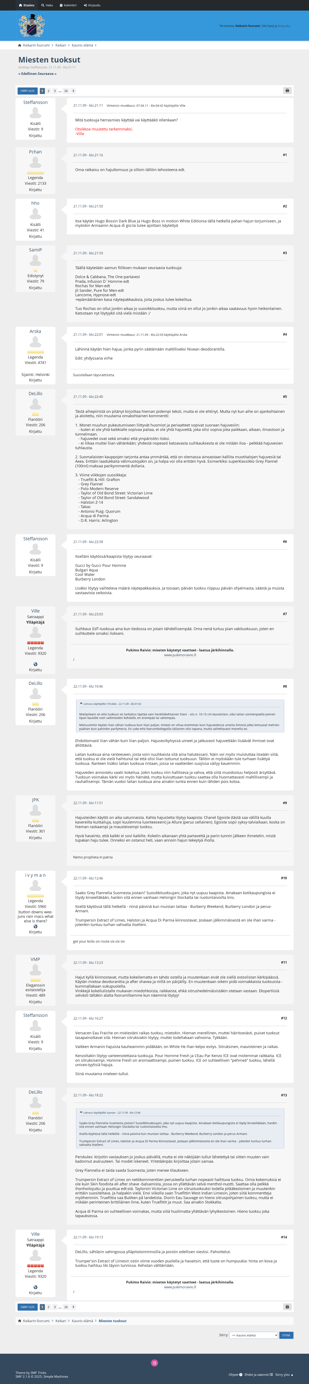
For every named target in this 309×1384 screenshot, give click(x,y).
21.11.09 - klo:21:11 (88, 105)
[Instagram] (154, 1363)
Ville (35, 611)
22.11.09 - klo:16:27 (88, 1018)
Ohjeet (234, 1374)
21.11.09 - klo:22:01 (88, 334)
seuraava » (47, 74)
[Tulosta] (287, 90)
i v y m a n (35, 875)
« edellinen (27, 74)
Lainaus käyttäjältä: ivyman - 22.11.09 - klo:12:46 (111, 1112)
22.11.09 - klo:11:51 (88, 803)
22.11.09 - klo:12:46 (88, 878)
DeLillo (35, 393)
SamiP (35, 250)
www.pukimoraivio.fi (180, 655)
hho (35, 203)
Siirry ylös (27, 1307)
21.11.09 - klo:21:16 (88, 155)
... (60, 91)
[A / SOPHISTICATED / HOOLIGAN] (35, 926)
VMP (35, 959)
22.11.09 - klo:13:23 (88, 962)
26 (66, 91)
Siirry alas (27, 90)
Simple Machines (56, 1376)
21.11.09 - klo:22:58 (88, 541)
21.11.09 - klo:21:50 (88, 206)
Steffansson (35, 102)
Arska (35, 331)
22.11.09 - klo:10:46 (88, 686)
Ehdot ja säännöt (257, 1374)
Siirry (223, 1335)
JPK (35, 800)
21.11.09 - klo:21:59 (88, 253)
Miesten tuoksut (49, 59)
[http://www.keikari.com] (35, 664)
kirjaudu (284, 26)
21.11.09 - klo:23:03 (88, 614)
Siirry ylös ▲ (284, 1374)
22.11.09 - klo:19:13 (88, 1237)
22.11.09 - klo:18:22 (88, 1095)
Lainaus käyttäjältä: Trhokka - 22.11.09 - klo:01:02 (112, 704)
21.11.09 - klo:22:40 (88, 396)
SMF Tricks (38, 1373)
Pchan (35, 152)
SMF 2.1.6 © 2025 (29, 1376)
